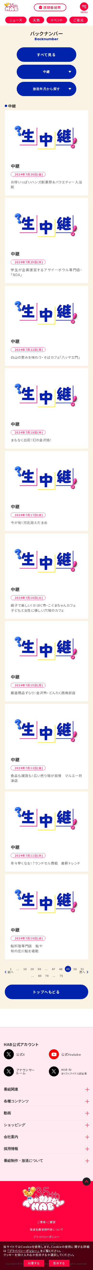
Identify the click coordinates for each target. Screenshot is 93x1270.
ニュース (15, 20)
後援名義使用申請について (46, 1229)
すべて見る (46, 54)
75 (61, 975)
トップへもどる (46, 991)
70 (47, 975)
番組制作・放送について (23, 1160)
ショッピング (14, 1125)
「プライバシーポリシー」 (23, 1251)
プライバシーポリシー (46, 1237)
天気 (36, 20)
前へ (11, 972)
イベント (57, 20)
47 (53, 969)
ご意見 (78, 20)
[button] (84, 8)
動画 (7, 1113)
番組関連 (11, 1089)
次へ (82, 972)
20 (32, 969)
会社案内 (11, 1137)
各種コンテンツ (16, 1101)
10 (25, 969)
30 (39, 969)
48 (60, 969)
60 (39, 975)
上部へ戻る (87, 1181)
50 (75, 969)
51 (82, 969)
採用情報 (11, 1149)
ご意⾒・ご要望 (46, 1222)
